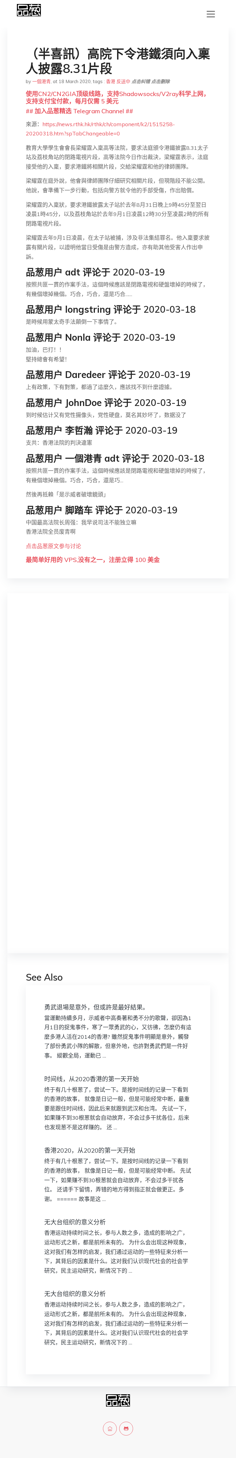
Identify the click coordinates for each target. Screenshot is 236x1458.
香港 (110, 81)
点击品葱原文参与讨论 (53, 546)
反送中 (123, 81)
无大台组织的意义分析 (75, 1222)
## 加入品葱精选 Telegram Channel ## (79, 111)
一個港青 (41, 81)
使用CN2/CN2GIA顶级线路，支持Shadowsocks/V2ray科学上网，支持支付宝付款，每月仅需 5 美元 (118, 97)
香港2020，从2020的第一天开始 (89, 1150)
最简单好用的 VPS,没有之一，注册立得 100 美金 (93, 560)
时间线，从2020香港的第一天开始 (91, 1079)
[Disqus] (118, 695)
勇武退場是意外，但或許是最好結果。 (96, 1007)
